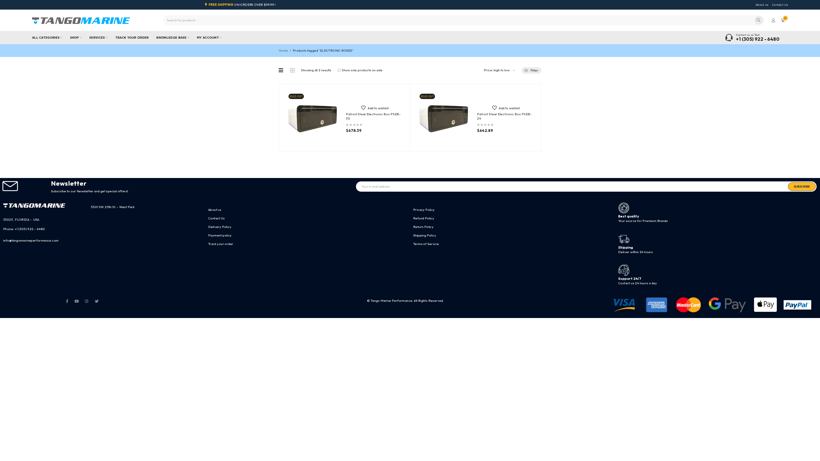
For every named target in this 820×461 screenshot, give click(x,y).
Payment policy (220, 235)
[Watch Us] (77, 301)
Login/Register (773, 20)
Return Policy (423, 227)
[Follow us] (97, 301)
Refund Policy (423, 218)
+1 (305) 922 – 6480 (30, 229)
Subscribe (802, 186)
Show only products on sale (362, 70)
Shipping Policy (424, 235)
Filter (534, 70)
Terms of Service (426, 244)
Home (283, 50)
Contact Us (780, 4)
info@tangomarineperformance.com (31, 240)
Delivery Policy (219, 227)
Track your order (220, 244)
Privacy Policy (424, 210)
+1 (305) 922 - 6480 (757, 39)
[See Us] (86, 301)
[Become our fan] (67, 301)
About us (762, 4)
